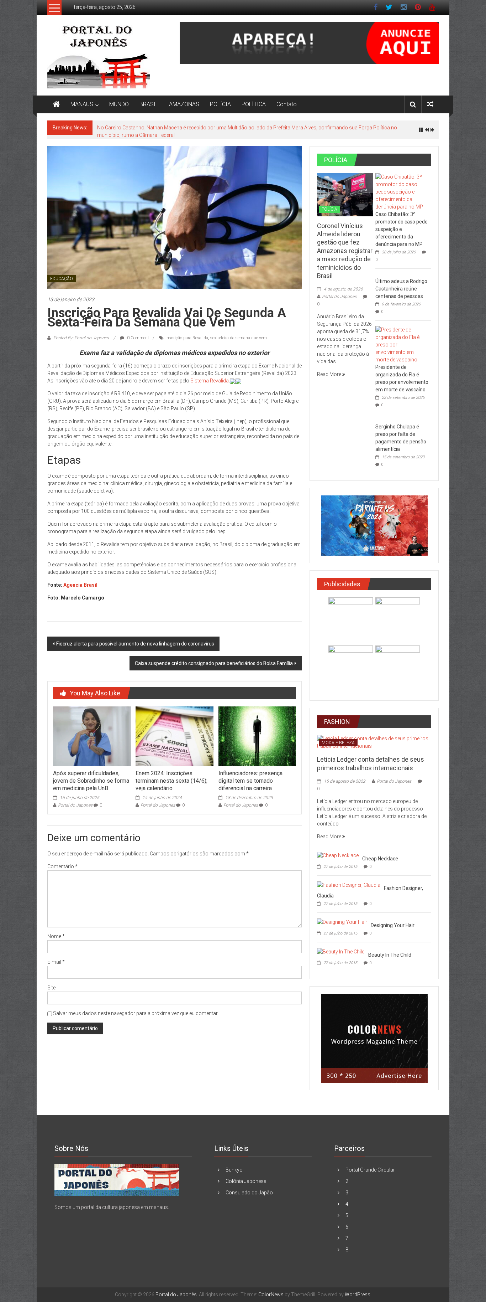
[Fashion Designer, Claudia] (348, 884)
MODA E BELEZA (338, 742)
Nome (56, 936)
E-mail (56, 962)
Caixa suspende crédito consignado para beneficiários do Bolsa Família (214, 663)
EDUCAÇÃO (61, 278)
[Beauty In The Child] (341, 951)
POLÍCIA (220, 104)
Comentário (62, 866)
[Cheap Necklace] (338, 855)
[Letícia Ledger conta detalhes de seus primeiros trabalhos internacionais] (374, 742)
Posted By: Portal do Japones (81, 337)
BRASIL (148, 104)
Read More (329, 374)
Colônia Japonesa (246, 1181)
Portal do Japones (75, 805)
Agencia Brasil (80, 585)
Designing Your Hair (392, 925)
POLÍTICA (254, 104)
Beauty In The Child (389, 955)
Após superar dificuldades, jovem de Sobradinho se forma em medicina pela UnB (91, 781)
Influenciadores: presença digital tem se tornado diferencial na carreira (250, 781)
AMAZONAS (184, 104)
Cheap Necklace (380, 858)
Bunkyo (234, 1170)
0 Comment (137, 337)
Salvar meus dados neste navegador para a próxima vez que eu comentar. (135, 1013)
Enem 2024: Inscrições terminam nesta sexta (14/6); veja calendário (171, 781)
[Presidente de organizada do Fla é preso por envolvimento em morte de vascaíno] (401, 344)
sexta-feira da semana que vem (238, 337)
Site (51, 987)
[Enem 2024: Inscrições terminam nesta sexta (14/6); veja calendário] (174, 736)
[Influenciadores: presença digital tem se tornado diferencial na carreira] (257, 736)
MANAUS (81, 104)
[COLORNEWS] (116, 1180)
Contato (286, 104)
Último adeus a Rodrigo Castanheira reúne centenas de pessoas (401, 288)
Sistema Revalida (209, 381)
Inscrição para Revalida (186, 337)
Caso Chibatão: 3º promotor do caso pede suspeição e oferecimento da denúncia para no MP (401, 229)
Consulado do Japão (249, 1192)
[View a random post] (430, 104)
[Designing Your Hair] (342, 922)
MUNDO (119, 104)
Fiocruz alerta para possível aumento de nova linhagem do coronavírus (135, 644)
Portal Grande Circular (370, 1170)
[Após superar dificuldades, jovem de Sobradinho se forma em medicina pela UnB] (92, 736)
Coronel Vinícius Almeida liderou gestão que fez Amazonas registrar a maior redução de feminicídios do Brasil (345, 250)
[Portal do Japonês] (56, 104)
